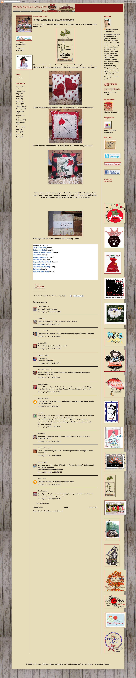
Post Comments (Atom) (53, 511)
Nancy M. (41, 398)
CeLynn (41, 384)
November (20, 116)
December (20, 111)
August (19, 91)
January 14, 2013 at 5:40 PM (49, 406)
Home (65, 507)
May (17, 99)
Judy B (40, 462)
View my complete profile (111, 78)
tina (39, 318)
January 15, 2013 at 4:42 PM (49, 484)
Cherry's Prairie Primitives (50, 296)
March (18, 104)
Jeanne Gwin (43, 448)
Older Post (93, 507)
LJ (39, 413)
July (17, 94)
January (19, 109)
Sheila (40, 491)
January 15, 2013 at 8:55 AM (49, 456)
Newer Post (38, 507)
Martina (41, 306)
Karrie (40, 479)
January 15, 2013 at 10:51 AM (50, 472)
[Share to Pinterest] (82, 296)
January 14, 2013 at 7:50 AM (49, 336)
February (19, 106)
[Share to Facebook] (80, 296)
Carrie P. (41, 355)
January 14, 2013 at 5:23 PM (49, 392)
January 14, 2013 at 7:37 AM (49, 324)
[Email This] (74, 296)
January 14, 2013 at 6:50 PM (49, 427)
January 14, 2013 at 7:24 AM (49, 312)
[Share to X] (78, 296)
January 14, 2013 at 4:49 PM (49, 377)
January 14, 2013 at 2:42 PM (49, 363)
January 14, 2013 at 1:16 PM (49, 349)
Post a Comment (42, 503)
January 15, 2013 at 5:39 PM (49, 499)
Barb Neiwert (43, 370)
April (18, 101)
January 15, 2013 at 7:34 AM (49, 441)
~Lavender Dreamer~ (46, 331)
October (19, 120)
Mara (40, 433)
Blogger (106, 664)
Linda (40, 343)
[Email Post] (70, 296)
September (20, 87)
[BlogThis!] (76, 296)
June (18, 96)
